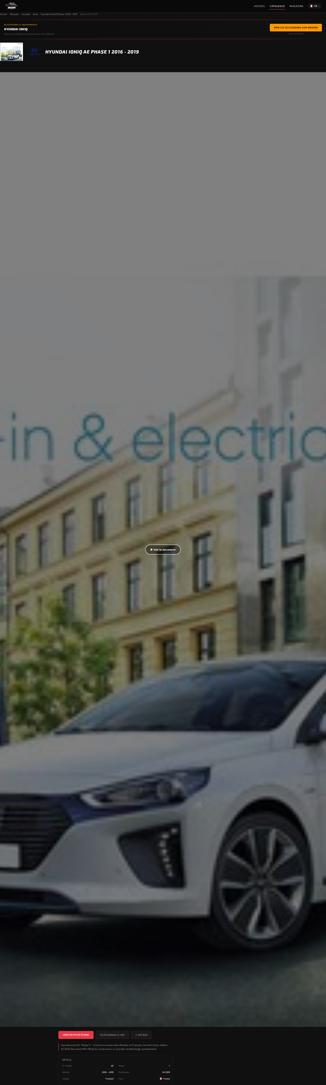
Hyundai (26, 14)
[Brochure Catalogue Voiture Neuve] (12, 6)
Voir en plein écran (76, 1034)
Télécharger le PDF (112, 1035)
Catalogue (277, 6)
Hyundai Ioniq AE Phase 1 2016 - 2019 (59, 14)
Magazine (297, 6)
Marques (14, 14)
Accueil (259, 6)
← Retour (141, 1035)
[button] (163, 549)
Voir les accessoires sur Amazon (296, 27)
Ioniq (35, 14)
